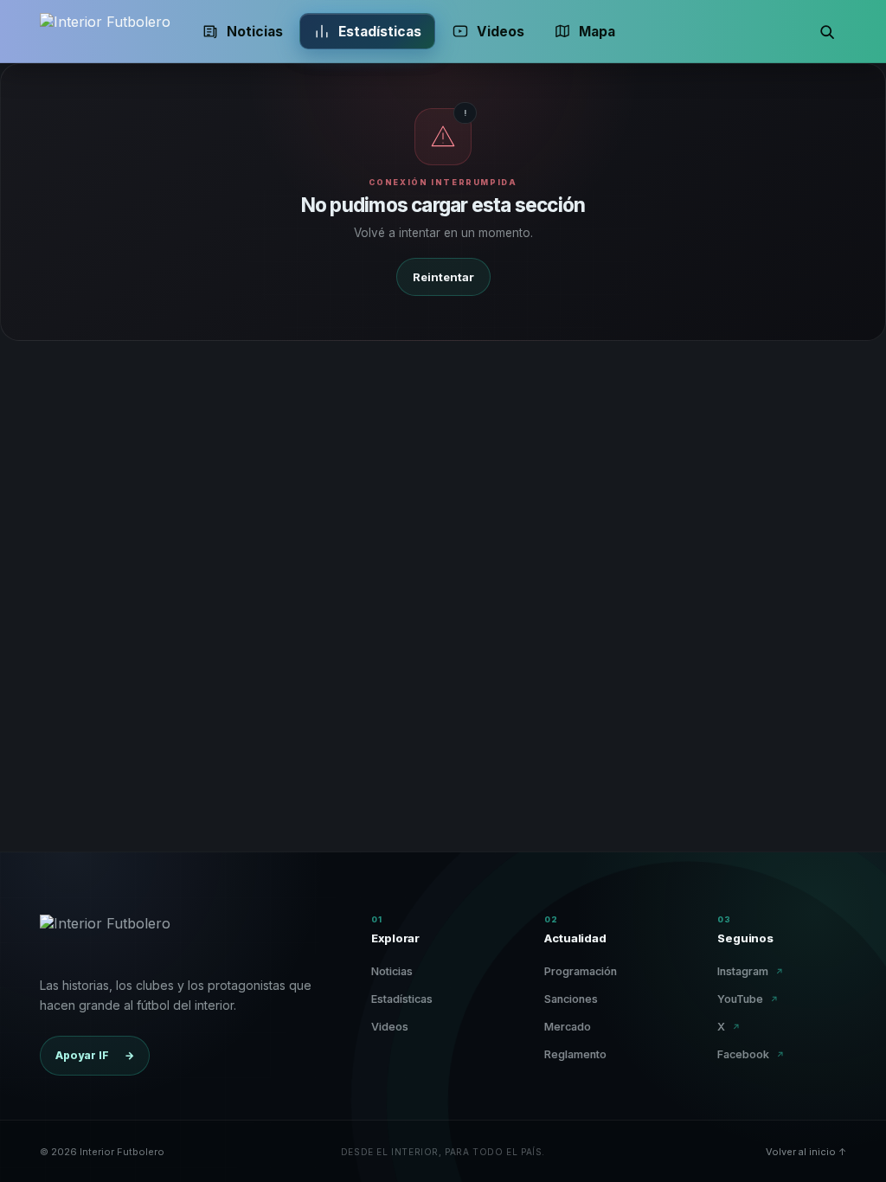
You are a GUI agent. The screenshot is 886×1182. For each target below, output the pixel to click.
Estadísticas (379, 31)
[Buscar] (827, 31)
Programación (580, 971)
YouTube (748, 998)
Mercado (567, 1026)
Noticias (255, 31)
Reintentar (443, 277)
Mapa (597, 31)
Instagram (750, 971)
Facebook (751, 1054)
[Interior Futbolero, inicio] (105, 31)
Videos (500, 31)
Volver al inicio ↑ (806, 1152)
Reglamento (575, 1054)
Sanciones (571, 998)
